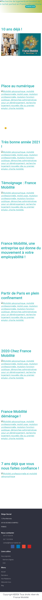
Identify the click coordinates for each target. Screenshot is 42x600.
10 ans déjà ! (11, 29)
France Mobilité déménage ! (14, 413)
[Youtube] (29, 546)
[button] (19, 6)
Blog (2, 585)
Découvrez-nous (6, 582)
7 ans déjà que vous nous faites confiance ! (20, 465)
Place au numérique (17, 86)
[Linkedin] (18, 546)
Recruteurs (4, 575)
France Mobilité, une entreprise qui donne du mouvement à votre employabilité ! (21, 250)
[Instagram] (24, 546)
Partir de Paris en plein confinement (20, 295)
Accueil (3, 572)
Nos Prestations (6, 579)
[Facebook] (12, 546)
